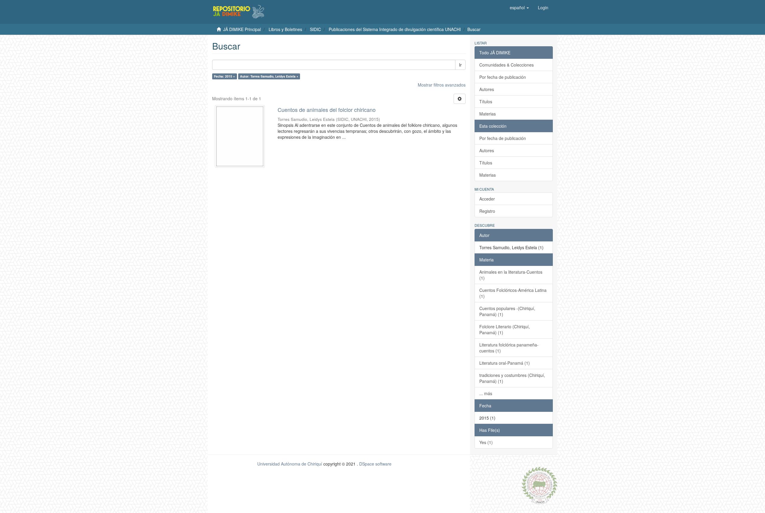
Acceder (487, 199)
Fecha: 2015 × (224, 76)
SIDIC (315, 29)
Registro (487, 211)
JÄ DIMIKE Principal (242, 29)
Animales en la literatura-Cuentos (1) (510, 275)
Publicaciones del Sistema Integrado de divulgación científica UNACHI (395, 29)
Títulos (485, 101)
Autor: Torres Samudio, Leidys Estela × (269, 76)
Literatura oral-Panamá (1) (504, 363)
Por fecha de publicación (502, 77)
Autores (486, 89)
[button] (519, 7)
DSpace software (375, 464)
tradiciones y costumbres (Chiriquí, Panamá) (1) (512, 378)
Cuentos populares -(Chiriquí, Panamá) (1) (507, 311)
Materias (487, 114)
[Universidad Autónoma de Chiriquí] (539, 485)
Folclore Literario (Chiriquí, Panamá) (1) (504, 329)
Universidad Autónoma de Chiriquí (289, 464)
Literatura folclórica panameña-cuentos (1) (508, 348)
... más (485, 393)
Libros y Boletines (285, 29)
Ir (460, 65)
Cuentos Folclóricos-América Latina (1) (513, 293)
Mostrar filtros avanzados (442, 85)
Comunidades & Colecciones (506, 65)
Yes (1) (486, 442)
